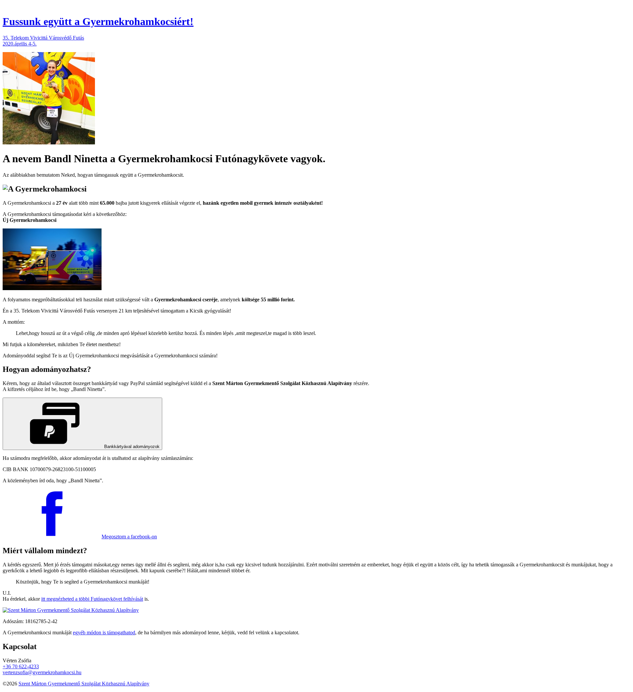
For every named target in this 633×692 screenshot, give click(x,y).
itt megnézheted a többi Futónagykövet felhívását (92, 599)
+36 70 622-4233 (21, 666)
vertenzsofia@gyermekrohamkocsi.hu (42, 672)
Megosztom (129, 536)
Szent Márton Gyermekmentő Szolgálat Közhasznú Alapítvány (83, 683)
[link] (82, 424)
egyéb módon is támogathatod (104, 632)
